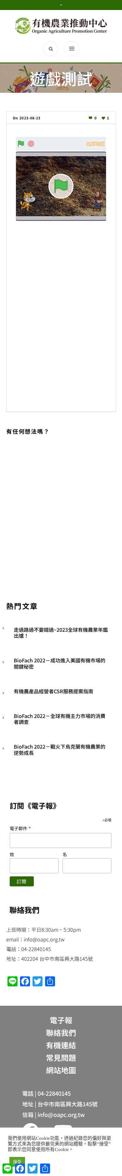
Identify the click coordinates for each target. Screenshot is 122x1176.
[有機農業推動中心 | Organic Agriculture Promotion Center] (61, 25)
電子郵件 (20, 828)
